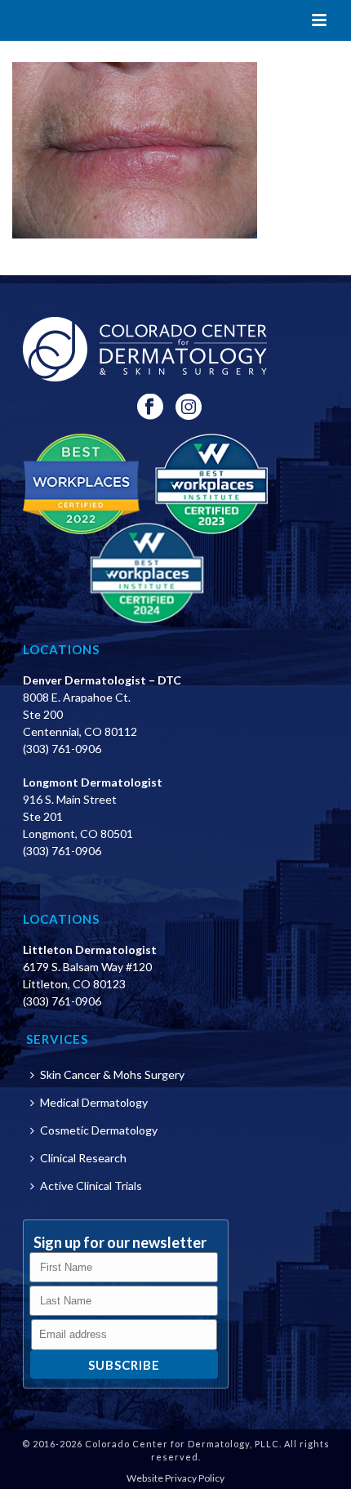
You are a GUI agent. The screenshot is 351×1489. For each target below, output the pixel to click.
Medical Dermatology (94, 1102)
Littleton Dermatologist (90, 949)
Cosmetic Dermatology (99, 1130)
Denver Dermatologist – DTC (102, 680)
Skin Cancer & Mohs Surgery (112, 1074)
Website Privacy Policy (175, 1478)
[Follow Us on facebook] (150, 407)
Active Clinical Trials (91, 1186)
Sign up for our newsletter (120, 1242)
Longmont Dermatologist (92, 782)
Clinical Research (83, 1158)
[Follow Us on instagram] (189, 407)
